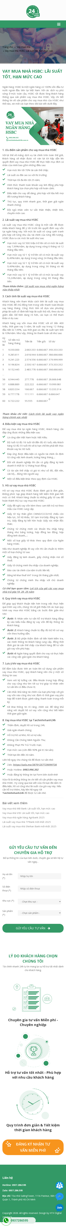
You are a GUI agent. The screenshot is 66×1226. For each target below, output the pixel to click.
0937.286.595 (19, 1184)
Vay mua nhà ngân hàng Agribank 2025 (23, 817)
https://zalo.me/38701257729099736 (35, 764)
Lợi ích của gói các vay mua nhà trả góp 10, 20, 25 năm (33, 590)
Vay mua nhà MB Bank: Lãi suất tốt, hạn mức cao (28, 808)
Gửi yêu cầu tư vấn (32, 928)
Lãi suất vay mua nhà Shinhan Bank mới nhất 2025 (29, 826)
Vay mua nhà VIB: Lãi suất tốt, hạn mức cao (25, 813)
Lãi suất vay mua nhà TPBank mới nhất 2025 (26, 821)
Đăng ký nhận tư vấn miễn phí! (33, 1147)
